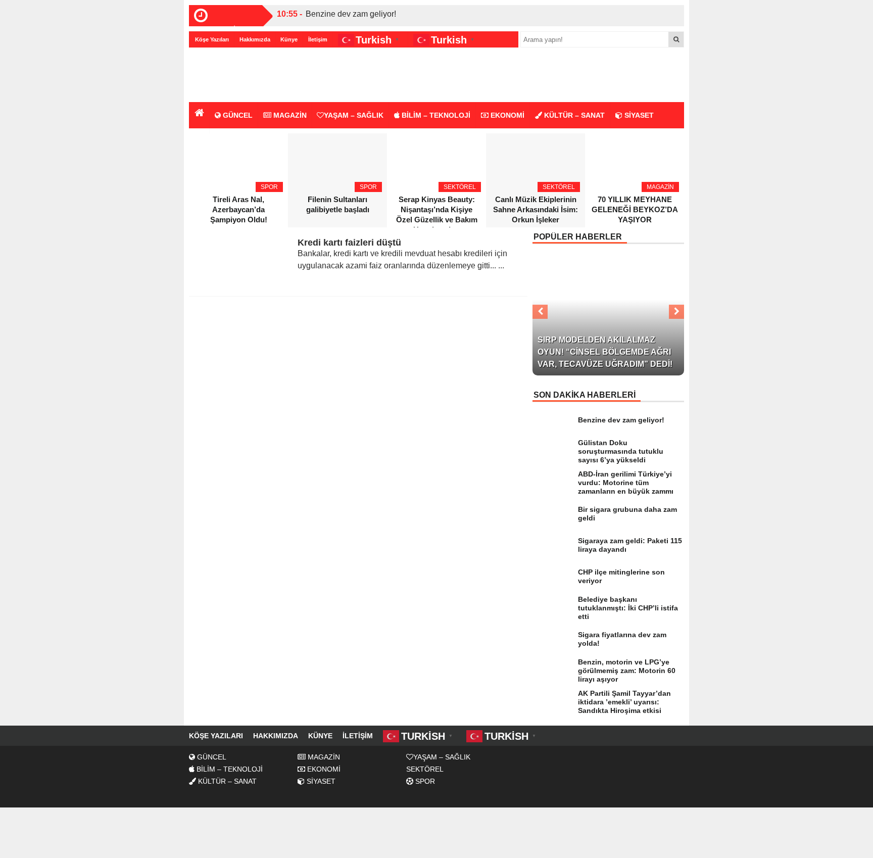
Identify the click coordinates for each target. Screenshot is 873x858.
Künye (289, 39)
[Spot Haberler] (247, 76)
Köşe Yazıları (212, 39)
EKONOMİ (506, 115)
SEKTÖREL (425, 769)
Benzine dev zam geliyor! (351, 14)
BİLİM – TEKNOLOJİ (435, 115)
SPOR (424, 781)
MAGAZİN (289, 115)
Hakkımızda (254, 39)
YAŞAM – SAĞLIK (353, 115)
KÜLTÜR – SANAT (573, 115)
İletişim (317, 39)
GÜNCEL (237, 115)
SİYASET (638, 115)
